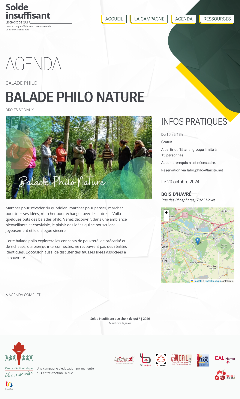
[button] (197, 241)
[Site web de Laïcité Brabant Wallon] (124, 360)
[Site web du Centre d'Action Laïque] (19, 359)
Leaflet (197, 280)
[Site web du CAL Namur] (225, 360)
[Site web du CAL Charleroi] (161, 360)
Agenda (184, 19)
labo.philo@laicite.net (205, 170)
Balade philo (21, 83)
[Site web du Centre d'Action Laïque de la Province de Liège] (181, 359)
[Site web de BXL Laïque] (145, 360)
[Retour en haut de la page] (231, 390)
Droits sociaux (20, 110)
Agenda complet (24, 294)
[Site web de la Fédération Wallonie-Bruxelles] (9, 385)
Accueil (114, 19)
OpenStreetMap (213, 280)
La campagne (149, 19)
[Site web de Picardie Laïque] (225, 374)
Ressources (217, 19)
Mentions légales (120, 323)
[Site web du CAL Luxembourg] (203, 360)
